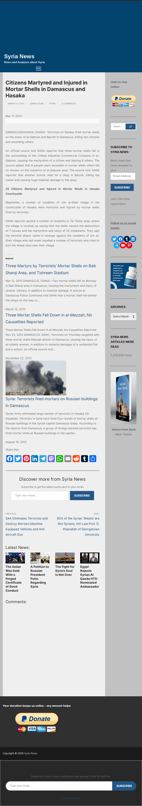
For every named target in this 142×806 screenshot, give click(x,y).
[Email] (68, 458)
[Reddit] (76, 458)
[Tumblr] (84, 458)
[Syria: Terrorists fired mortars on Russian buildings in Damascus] (52, 378)
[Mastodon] (51, 458)
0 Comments (68, 103)
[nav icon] (38, 68)
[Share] (93, 458)
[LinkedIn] (34, 458)
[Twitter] (18, 458)
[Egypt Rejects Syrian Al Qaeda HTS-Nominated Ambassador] (90, 558)
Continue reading (71, 798)
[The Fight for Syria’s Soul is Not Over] (65, 558)
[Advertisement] (71, 27)
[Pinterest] (26, 458)
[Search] (131, 127)
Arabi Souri (36, 103)
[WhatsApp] (59, 458)
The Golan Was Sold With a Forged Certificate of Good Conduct (14, 578)
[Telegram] (43, 458)
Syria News (19, 56)
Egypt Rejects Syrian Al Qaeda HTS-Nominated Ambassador (89, 576)
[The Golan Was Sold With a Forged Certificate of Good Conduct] (15, 558)
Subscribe (82, 495)
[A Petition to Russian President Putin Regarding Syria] (40, 558)
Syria (52, 103)
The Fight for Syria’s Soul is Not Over (64, 571)
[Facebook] (10, 458)
